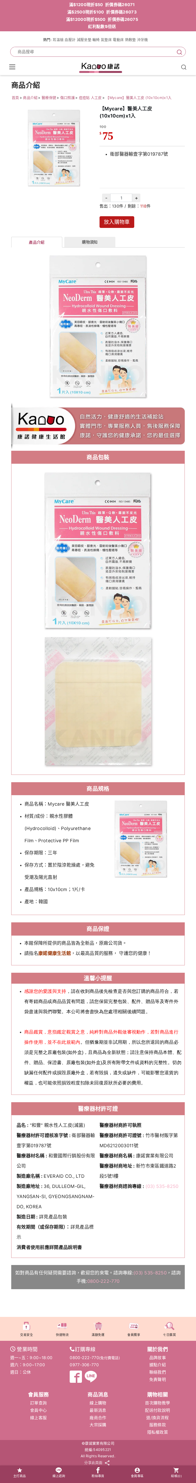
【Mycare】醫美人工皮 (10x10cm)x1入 (139, 97)
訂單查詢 (38, 1402)
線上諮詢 (59, 1476)
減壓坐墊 (84, 39)
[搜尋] (178, 51)
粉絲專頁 (98, 1476)
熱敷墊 (130, 39)
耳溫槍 (58, 39)
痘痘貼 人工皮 (90, 97)
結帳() (176, 1476)
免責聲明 (157, 1379)
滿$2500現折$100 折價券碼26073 (102, 11)
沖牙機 (142, 39)
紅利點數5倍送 (102, 26)
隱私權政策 (157, 1432)
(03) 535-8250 (162, 1186)
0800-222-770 (103, 1281)
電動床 (118, 39)
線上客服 (38, 1417)
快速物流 (62, 1335)
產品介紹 (36, 242)
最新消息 (98, 1410)
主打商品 (19, 1476)
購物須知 (89, 242)
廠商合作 (98, 1417)
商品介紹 (30, 97)
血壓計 (70, 39)
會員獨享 (133, 1335)
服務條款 (157, 1424)
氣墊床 (106, 39)
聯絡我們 (157, 1372)
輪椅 (96, 39)
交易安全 (26, 1335)
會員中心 (38, 1410)
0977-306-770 (84, 1364)
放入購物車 (117, 222)
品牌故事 (157, 1357)
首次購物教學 (157, 1402)
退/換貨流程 (157, 1417)
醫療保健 (49, 97)
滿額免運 (98, 1335)
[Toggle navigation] (12, 67)
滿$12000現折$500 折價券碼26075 (102, 19)
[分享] (107, 1462)
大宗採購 (98, 1424)
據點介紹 (157, 1364)
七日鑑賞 (169, 1335)
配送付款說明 (157, 1410)
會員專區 (137, 1476)
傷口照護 (67, 97)
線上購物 (98, 1402)
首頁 (15, 97)
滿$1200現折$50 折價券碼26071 (102, 4)
